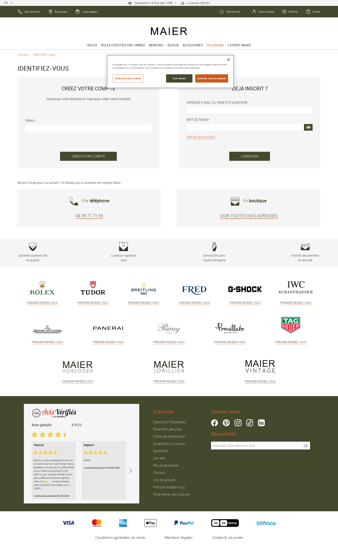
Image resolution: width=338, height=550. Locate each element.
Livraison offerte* (198, 3)
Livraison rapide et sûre (123, 257)
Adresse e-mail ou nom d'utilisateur (217, 102)
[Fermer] (228, 59)
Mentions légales (179, 537)
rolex (92, 45)
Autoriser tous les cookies (211, 78)
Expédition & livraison (169, 443)
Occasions (215, 45)
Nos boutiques (164, 479)
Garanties (160, 450)
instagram (238, 422)
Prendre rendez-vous (169, 487)
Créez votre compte (88, 156)
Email (29, 120)
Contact (159, 472)
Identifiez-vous (44, 55)
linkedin (261, 422)
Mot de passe (197, 120)
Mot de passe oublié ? (202, 137)
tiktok (249, 422)
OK (306, 445)
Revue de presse (165, 465)
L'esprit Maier (239, 45)
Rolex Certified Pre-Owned (123, 45)
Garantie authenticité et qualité (32, 257)
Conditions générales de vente (120, 537)
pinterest (226, 422)
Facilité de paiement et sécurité (305, 257)
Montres (156, 45)
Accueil (23, 55)
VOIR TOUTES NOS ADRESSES (249, 215)
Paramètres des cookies (171, 494)
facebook (214, 422)
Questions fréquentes (169, 422)
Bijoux (173, 45)
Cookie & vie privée (227, 537)
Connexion (249, 156)
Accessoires (192, 45)
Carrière (159, 458)
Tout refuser (179, 78)
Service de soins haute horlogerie (214, 257)
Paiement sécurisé (167, 429)
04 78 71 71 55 (89, 215)
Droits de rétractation (169, 436)
